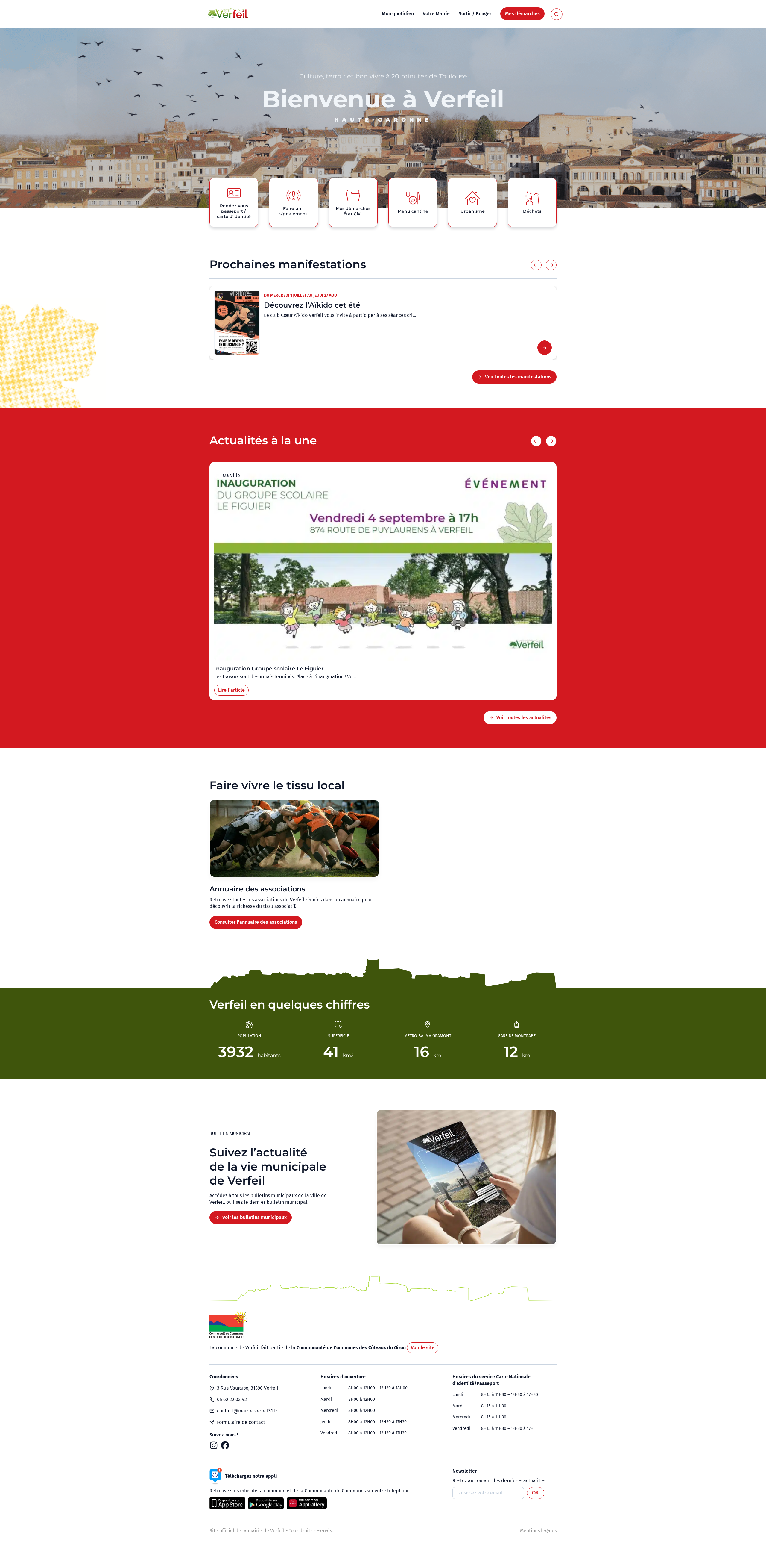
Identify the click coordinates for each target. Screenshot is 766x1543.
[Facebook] (225, 1445)
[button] (536, 265)
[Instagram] (213, 1445)
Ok (535, 1492)
